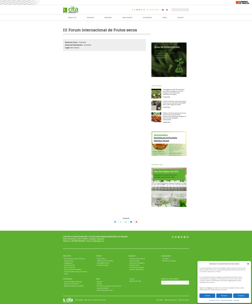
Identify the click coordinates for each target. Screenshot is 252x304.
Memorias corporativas (71, 284)
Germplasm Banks (103, 265)
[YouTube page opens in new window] (137, 10)
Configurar (241, 295)
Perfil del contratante (169, 261)
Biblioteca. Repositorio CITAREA (74, 286)
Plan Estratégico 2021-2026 (73, 281)
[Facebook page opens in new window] (132, 10)
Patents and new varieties (105, 261)
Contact (132, 279)
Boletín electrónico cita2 (105, 290)
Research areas (134, 261)
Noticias (99, 281)
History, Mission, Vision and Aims (74, 259)
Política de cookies (214, 300)
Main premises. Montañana (73, 269)
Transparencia (68, 261)
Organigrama (68, 263)
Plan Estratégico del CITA (166, 171)
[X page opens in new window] (134, 10)
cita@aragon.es (97, 241)
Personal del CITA (69, 267)
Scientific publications (136, 269)
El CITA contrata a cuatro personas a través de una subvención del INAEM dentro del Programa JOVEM (174, 103)
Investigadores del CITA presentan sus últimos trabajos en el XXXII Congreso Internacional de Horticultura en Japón (173, 92)
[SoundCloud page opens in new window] (142, 10)
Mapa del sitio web (135, 281)
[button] (248, 264)
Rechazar (224, 295)
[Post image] (156, 94)
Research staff (134, 265)
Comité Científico (69, 265)
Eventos (99, 284)
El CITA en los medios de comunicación (109, 286)
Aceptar (207, 295)
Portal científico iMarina (137, 259)
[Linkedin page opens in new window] (144, 10)
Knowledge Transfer (103, 263)
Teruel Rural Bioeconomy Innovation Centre (75, 273)
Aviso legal (236, 300)
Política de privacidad (226, 300)
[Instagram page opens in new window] (139, 10)
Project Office (101, 259)
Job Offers (165, 259)
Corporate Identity (103, 288)
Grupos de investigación (137, 263)
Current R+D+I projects (136, 267)
